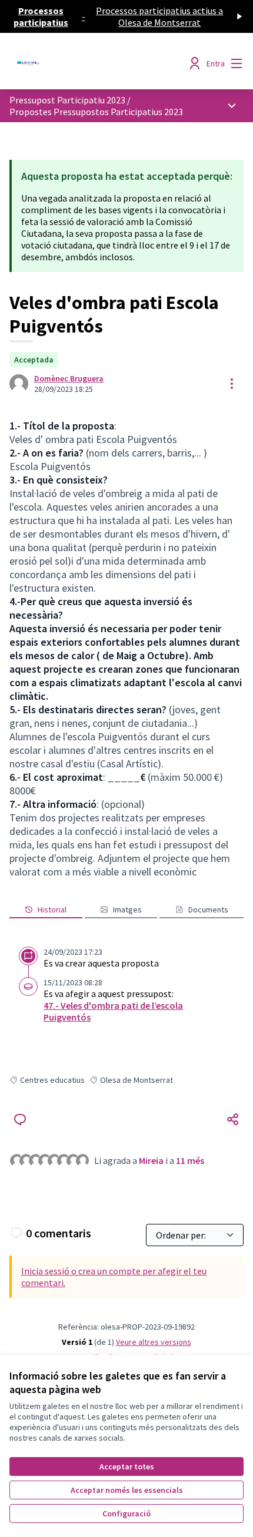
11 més (190, 1160)
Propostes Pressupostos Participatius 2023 (96, 112)
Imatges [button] (127, 909)
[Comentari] (20, 1119)
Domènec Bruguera (69, 378)
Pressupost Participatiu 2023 (67, 100)
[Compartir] (233, 1119)
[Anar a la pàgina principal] (96, 63)
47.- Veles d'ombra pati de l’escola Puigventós (113, 1011)
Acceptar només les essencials (127, 1490)
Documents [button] (208, 909)
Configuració (126, 1513)
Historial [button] (52, 909)
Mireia (151, 1160)
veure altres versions (153, 1342)
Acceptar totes (126, 1466)
